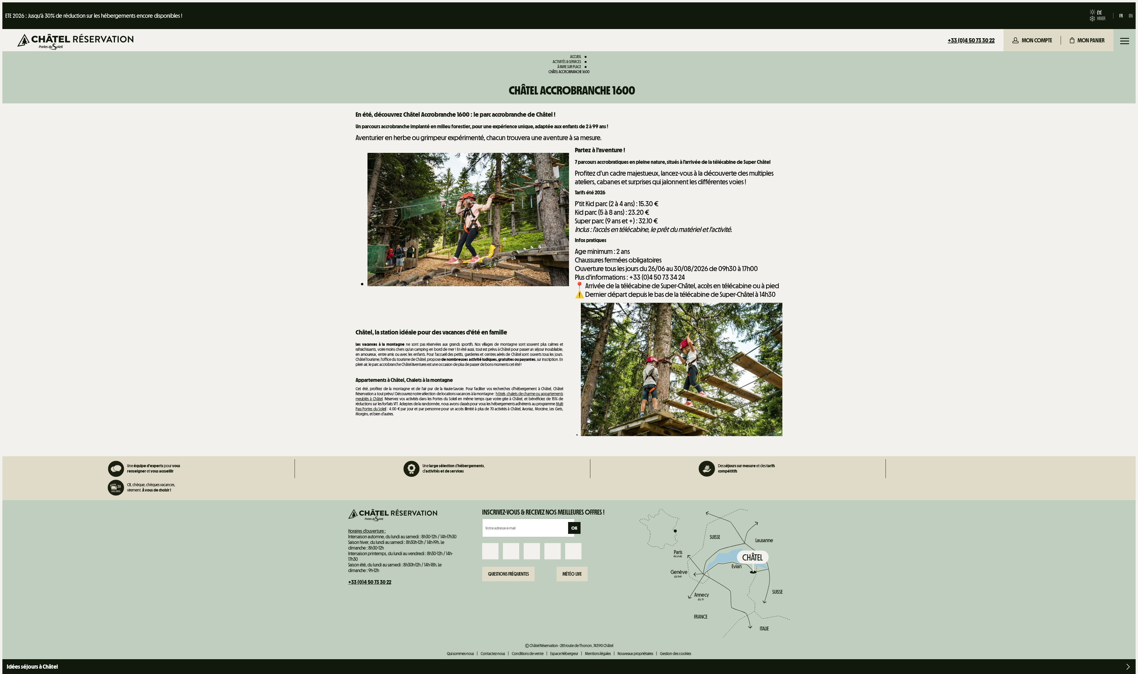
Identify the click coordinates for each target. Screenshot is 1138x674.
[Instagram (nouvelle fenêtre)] (511, 551)
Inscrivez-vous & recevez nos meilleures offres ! (543, 512)
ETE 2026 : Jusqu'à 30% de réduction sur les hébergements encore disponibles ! (93, 15)
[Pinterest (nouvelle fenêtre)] (573, 551)
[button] (1087, 40)
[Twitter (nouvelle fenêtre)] (532, 551)
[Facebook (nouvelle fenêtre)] (490, 551)
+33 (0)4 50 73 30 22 (971, 40)
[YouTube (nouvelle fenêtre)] (552, 551)
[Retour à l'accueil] (75, 42)
